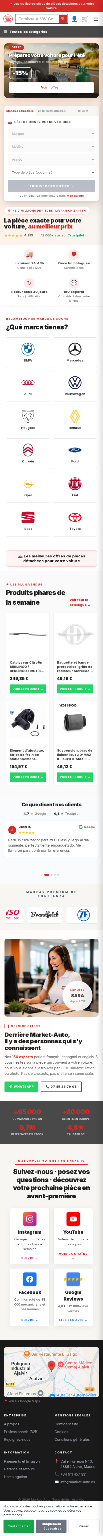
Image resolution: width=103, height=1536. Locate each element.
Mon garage (75, 195)
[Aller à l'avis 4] (58, 875)
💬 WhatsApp (21, 1086)
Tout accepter (19, 1526)
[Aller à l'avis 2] (51, 875)
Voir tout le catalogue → (80, 602)
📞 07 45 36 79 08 (61, 1086)
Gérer (84, 1526)
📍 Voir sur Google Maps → (24, 1401)
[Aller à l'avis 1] (46, 875)
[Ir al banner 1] (46, 91)
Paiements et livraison (22, 1461)
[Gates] (27, 915)
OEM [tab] (83, 111)
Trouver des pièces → (51, 186)
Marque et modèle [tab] (20, 111)
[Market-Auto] (8, 18)
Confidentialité (66, 1424)
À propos (11, 1424)
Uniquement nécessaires (51, 1526)
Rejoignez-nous (17, 1439)
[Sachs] (66, 915)
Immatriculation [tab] (52, 111)
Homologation (15, 1477)
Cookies (61, 1432)
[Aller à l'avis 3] (55, 875)
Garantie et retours (19, 1469)
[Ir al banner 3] (59, 91)
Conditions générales (72, 1439)
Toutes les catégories (25, 32)
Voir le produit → (28, 689)
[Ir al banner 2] (53, 91)
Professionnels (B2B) (21, 1432)
